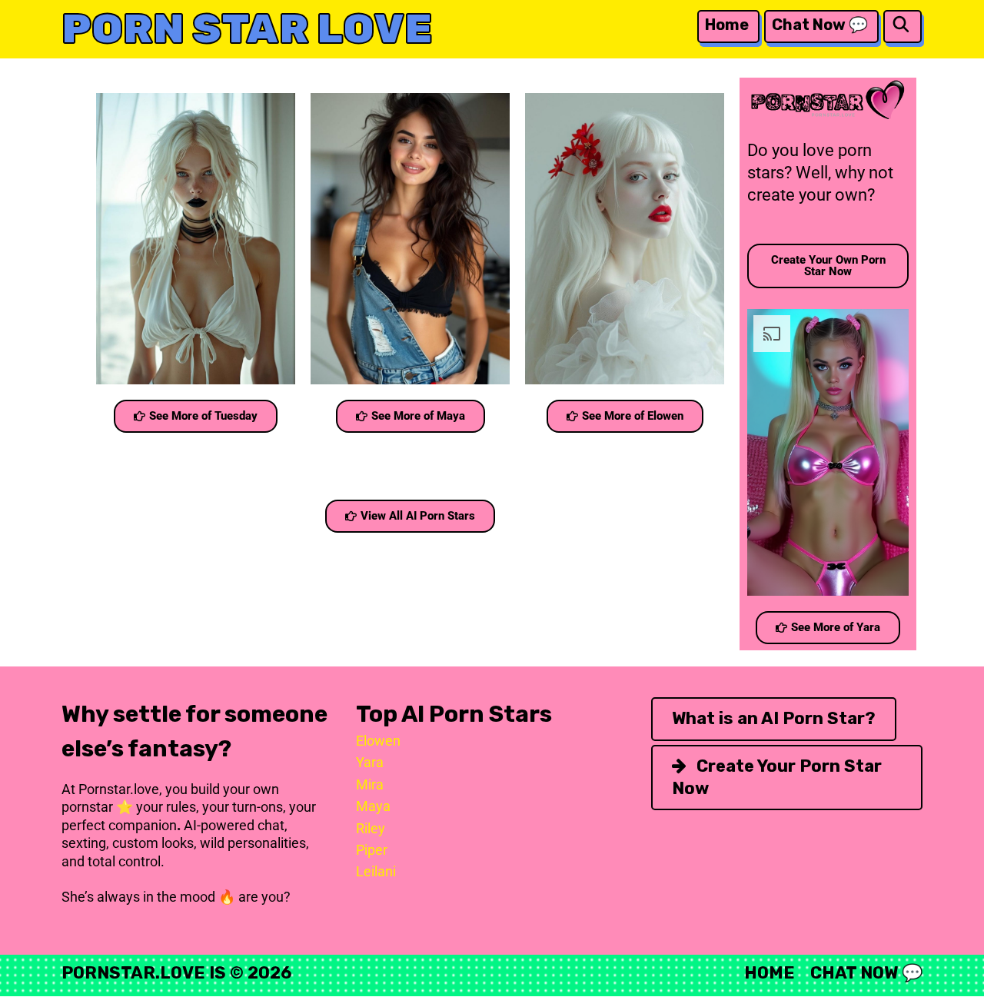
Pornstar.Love (133, 972)
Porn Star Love (247, 29)
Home (727, 24)
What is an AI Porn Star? (774, 718)
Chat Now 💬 (820, 24)
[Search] (901, 25)
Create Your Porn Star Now (777, 777)
